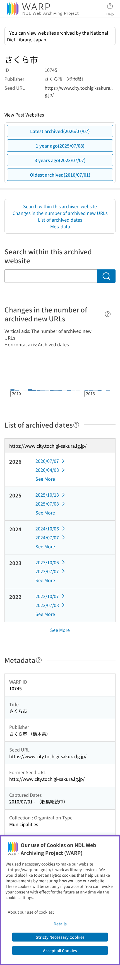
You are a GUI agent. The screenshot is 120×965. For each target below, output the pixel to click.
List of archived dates (60, 219)
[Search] (106, 276)
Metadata (60, 226)
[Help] (107, 314)
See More (45, 478)
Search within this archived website (60, 206)
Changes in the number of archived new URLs (60, 213)
